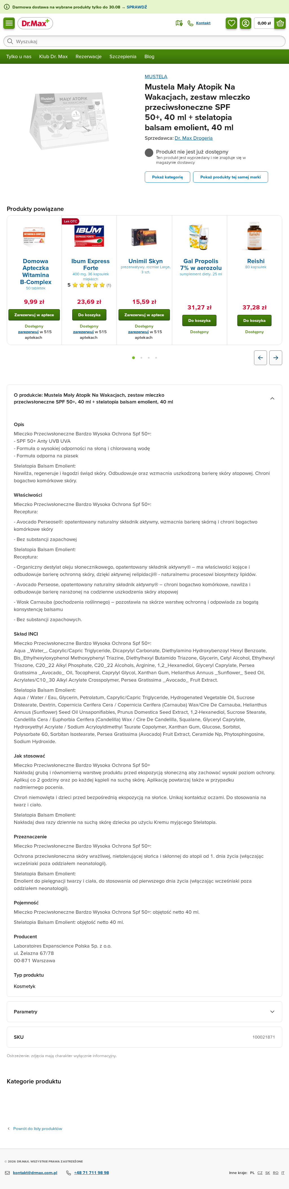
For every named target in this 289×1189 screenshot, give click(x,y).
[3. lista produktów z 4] (148, 357)
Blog (149, 56)
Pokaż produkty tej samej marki (230, 176)
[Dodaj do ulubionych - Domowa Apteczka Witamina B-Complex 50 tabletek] (55, 222)
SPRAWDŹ (136, 7)
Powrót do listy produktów (37, 1128)
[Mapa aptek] (179, 23)
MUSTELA (156, 76)
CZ (259, 1172)
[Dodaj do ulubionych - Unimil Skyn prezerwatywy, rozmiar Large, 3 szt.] (166, 222)
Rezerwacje (89, 56)
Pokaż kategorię (167, 176)
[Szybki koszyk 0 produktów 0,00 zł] (280, 23)
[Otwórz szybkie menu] (9, 23)
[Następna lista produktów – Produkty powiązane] (275, 357)
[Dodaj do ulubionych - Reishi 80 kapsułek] (276, 222)
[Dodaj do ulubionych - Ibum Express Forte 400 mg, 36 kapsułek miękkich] (110, 222)
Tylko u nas (18, 56)
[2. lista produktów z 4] (141, 357)
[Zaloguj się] (245, 23)
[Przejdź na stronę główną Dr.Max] (35, 23)
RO (276, 1172)
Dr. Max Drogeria (194, 138)
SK (267, 1172)
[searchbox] (144, 41)
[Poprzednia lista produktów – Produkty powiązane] (260, 357)
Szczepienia (123, 56)
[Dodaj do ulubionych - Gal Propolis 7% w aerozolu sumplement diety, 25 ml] (221, 222)
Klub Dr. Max (53, 56)
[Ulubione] (231, 23)
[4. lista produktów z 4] (156, 357)
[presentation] (34, 236)
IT (282, 1172)
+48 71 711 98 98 (91, 1172)
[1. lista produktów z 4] (133, 358)
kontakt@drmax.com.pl (35, 1172)
